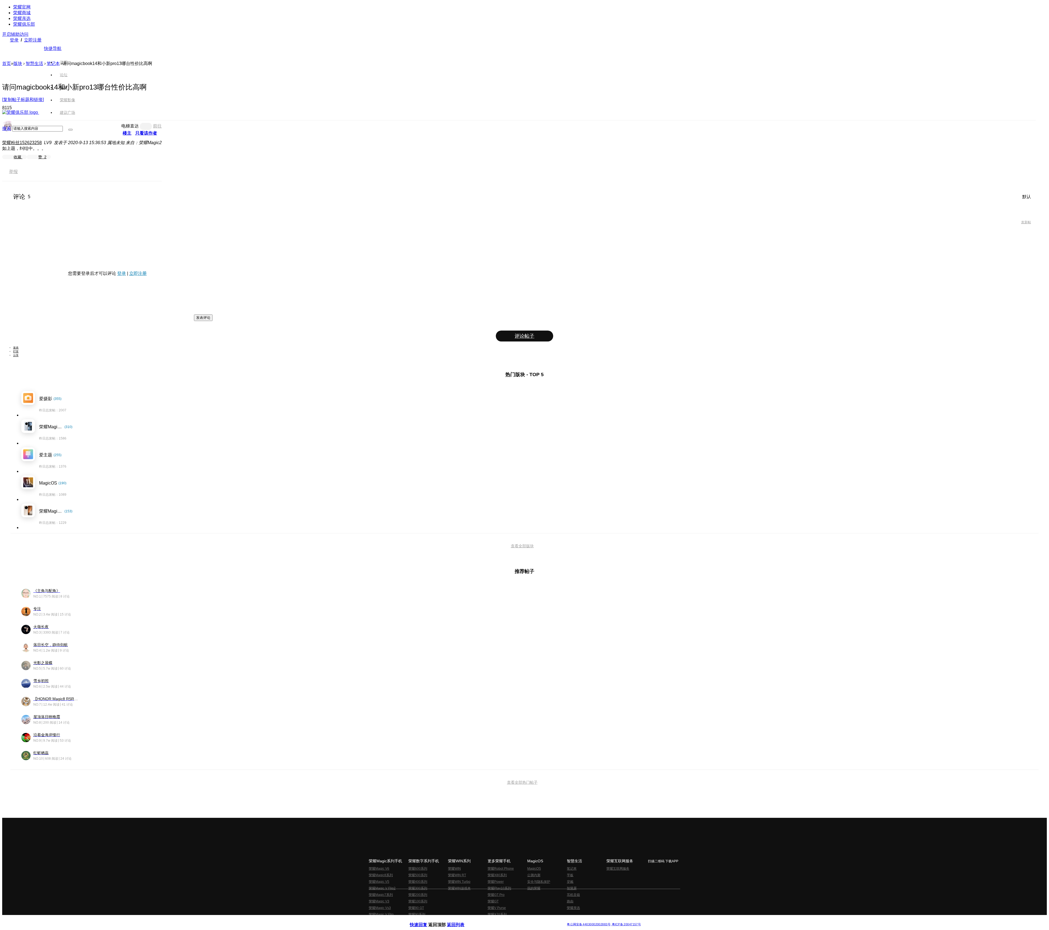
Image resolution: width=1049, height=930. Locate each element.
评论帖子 (524, 336)
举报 (13, 171)
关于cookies (491, 920)
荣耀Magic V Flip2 (382, 888)
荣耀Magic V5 (379, 882)
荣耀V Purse (497, 908)
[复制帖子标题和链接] (23, 99)
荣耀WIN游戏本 (459, 888)
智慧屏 (572, 888)
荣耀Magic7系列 (381, 895)
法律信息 (506, 920)
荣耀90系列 (416, 914)
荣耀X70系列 (497, 914)
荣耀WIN (454, 868)
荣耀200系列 (417, 895)
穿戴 (570, 882)
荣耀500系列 (417, 875)
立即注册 (33, 40)
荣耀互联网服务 (617, 868)
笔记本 (53, 63)
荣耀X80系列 (497, 875)
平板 (570, 875)
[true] (70, 129)
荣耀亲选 (22, 18)
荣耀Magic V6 (379, 868)
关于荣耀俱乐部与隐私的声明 (460, 920)
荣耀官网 (22, 7)
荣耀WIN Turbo (459, 882)
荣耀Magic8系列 (381, 875)
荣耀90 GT (416, 908)
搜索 (6, 128)
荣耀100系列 (417, 901)
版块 (17, 63)
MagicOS (534, 868)
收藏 (18, 157)
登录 (14, 40)
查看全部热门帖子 (522, 782)
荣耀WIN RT (457, 875)
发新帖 (1026, 222)
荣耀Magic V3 (379, 901)
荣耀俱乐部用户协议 (424, 920)
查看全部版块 (522, 546)
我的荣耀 (533, 888)
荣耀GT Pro (496, 895)
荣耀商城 (22, 12)
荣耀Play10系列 (499, 888)
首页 (63, 62)
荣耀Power (496, 882)
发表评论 (203, 318)
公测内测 (533, 875)
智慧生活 (34, 63)
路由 (570, 901)
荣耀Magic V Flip (381, 914)
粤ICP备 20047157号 (626, 924)
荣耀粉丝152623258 (22, 142)
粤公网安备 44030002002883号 (588, 924)
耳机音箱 (573, 895)
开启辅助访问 (15, 34)
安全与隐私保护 (538, 882)
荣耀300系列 (417, 888)
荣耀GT (493, 901)
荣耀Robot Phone (501, 868)
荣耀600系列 (417, 868)
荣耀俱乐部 (24, 24)
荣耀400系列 (417, 882)
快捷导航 (52, 48)
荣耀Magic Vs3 (380, 908)
